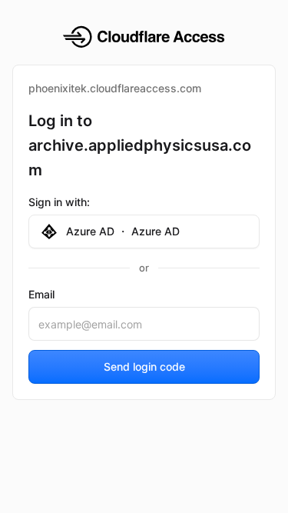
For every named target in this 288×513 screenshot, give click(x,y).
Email (41, 294)
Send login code (144, 366)
